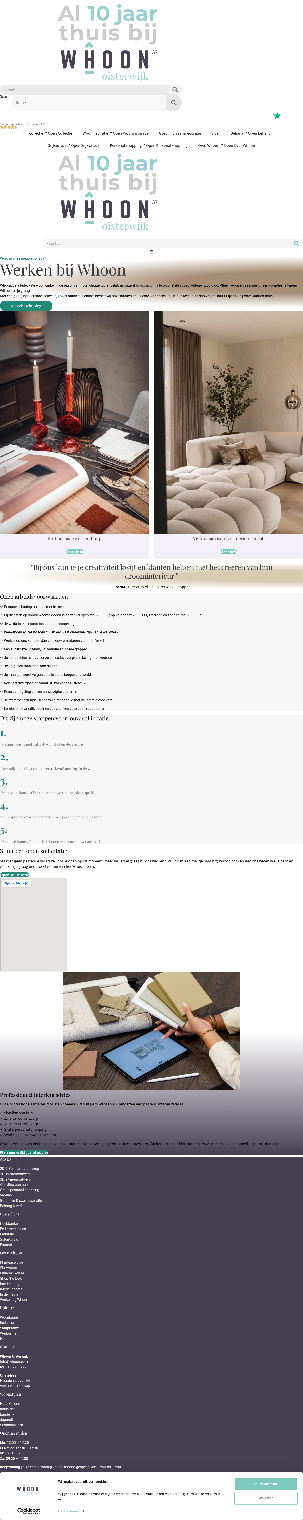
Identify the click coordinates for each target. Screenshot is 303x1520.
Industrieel (8, 1409)
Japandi (6, 1420)
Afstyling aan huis (18, 1112)
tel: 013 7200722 (13, 1367)
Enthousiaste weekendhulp (75, 538)
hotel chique (90, 285)
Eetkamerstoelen (13, 1229)
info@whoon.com (14, 1362)
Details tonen (68, 1511)
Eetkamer (7, 1323)
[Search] (174, 103)
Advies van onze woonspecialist (30, 1134)
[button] (151, 252)
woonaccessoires (244, 285)
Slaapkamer (9, 1328)
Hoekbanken (10, 1223)
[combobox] (89, 103)
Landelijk (7, 1414)
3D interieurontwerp (21, 1123)
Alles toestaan (266, 1484)
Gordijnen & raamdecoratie (21, 1200)
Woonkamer (9, 1317)
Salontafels (9, 1239)
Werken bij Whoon (14, 1300)
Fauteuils (7, 1245)
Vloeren (6, 1195)
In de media (9, 1294)
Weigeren (266, 1498)
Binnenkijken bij (12, 1273)
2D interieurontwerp (21, 1118)
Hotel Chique (10, 1404)
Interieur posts (11, 1289)
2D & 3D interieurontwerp (19, 1169)
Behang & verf (11, 1206)
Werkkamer (9, 1333)
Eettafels (7, 1234)
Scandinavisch (11, 1425)
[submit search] (175, 90)
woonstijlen (172, 285)
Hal (3, 1339)
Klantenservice (11, 1262)
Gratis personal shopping (25, 1129)
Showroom (8, 1268)
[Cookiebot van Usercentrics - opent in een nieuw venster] (28, 1511)
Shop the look (11, 1278)
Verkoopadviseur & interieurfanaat (228, 538)
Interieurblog (10, 1284)
